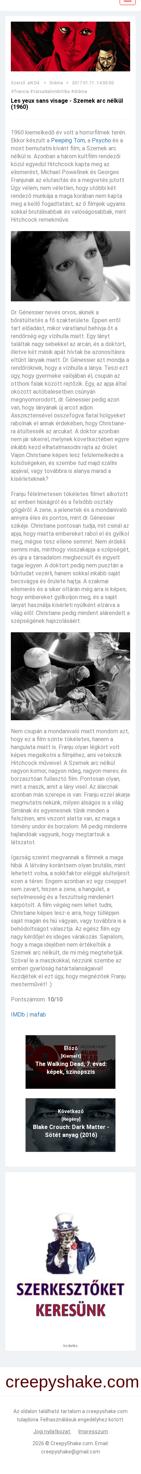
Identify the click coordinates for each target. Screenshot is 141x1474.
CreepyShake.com (72, 1443)
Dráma (56, 82)
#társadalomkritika (50, 91)
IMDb (18, 1014)
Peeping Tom (68, 140)
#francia (20, 91)
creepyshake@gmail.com (70, 1452)
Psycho (101, 140)
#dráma (79, 91)
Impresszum (93, 1431)
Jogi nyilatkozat (52, 1431)
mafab (38, 1014)
